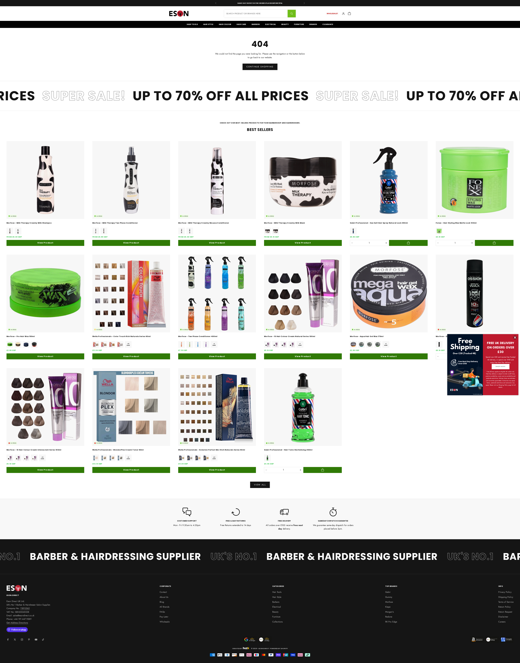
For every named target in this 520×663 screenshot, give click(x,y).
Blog (162, 601)
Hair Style (208, 24)
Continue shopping (260, 66)
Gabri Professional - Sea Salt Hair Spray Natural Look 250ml (379, 223)
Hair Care (241, 24)
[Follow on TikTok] (43, 639)
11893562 (25, 608)
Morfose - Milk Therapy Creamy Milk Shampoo (29, 223)
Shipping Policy (505, 597)
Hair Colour (225, 24)
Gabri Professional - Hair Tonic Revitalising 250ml (288, 450)
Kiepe (388, 606)
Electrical (270, 24)
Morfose (389, 601)
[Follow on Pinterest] (29, 639)
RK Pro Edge (391, 621)
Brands (313, 24)
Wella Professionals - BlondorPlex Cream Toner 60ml (118, 450)
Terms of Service (506, 601)
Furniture (299, 24)
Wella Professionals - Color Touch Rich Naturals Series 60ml (121, 336)
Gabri (388, 592)
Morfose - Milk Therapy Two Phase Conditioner (115, 223)
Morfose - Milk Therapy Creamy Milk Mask (284, 223)
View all (260, 484)
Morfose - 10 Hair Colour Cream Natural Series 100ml (289, 336)
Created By (237, 648)
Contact (163, 592)
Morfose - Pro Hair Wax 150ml (20, 336)
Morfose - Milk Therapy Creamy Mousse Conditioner (203, 223)
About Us (164, 597)
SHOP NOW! (501, 366)
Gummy (388, 597)
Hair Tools (192, 24)
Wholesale (164, 621)
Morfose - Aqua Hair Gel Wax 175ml (367, 336)
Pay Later (164, 616)
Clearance (327, 24)
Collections (277, 621)
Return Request (505, 611)
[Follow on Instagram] (22, 639)
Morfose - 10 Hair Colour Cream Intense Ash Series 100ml (33, 450)
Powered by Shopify (279, 648)
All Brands (164, 606)
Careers (501, 621)
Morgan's (389, 611)
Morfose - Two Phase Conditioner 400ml (197, 336)
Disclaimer (503, 616)
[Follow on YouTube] (36, 639)
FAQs (162, 611)
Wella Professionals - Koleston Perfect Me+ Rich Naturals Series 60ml (211, 450)
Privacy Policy (504, 592)
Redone (388, 616)
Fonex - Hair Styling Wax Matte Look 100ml (456, 223)
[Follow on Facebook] (7, 639)
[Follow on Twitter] (15, 639)
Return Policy (504, 606)
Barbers (256, 24)
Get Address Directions (17, 622)
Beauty (285, 24)
